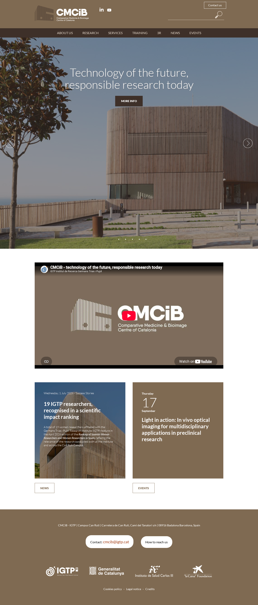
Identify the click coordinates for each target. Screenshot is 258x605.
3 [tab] (125, 239)
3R (159, 33)
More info (129, 101)
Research (90, 33)
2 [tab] (119, 239)
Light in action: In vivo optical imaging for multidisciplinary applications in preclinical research (176, 429)
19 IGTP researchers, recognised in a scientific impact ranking (72, 410)
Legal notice (133, 589)
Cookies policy (112, 589)
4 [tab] (132, 239)
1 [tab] (112, 239)
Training (140, 33)
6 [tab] (146, 239)
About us (65, 33)
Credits (150, 589)
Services (115, 33)
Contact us (215, 5)
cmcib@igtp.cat (116, 541)
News (175, 33)
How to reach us (156, 542)
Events (195, 33)
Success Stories (85, 393)
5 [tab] (139, 239)
